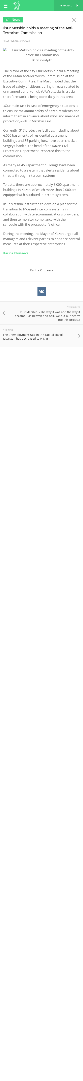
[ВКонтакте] (41, 291)
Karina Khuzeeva (15, 253)
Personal (66, 5)
